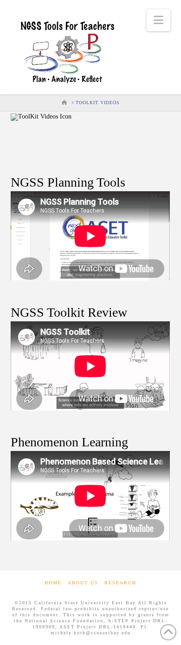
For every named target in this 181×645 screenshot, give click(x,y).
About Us (83, 582)
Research (120, 582)
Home (53, 582)
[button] (158, 20)
